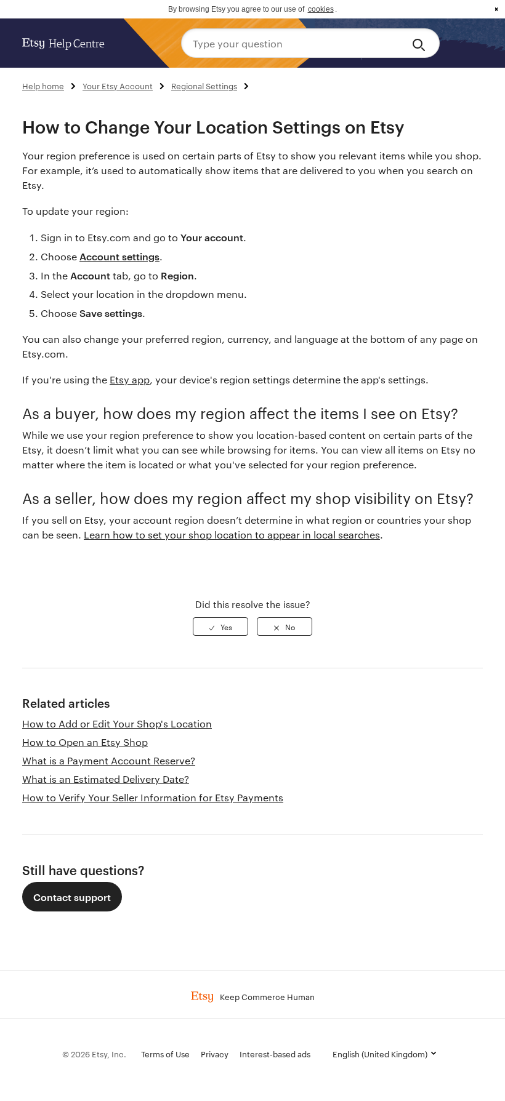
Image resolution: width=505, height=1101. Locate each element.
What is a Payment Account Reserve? (108, 760)
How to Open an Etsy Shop (85, 741)
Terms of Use (165, 1053)
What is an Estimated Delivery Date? (105, 778)
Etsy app (130, 379)
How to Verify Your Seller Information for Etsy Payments (152, 797)
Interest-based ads (275, 1053)
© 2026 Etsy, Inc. (94, 1053)
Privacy (214, 1053)
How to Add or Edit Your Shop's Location (117, 723)
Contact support (72, 896)
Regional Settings (204, 85)
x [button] (496, 9)
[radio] (220, 626)
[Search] (421, 43)
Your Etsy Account (118, 85)
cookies (321, 9)
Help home (43, 85)
